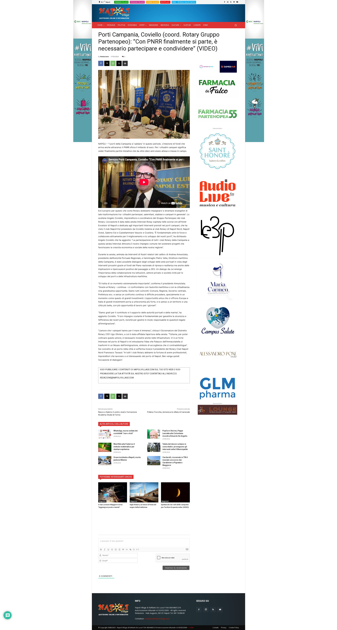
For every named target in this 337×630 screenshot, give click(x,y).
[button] (236, 25)
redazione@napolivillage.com (157, 618)
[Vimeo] (234, 2)
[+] (137, 549)
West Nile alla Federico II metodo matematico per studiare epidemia (124, 446)
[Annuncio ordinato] (116, 549)
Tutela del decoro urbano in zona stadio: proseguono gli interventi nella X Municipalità (175, 446)
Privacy (223, 627)
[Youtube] (237, 2)
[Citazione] (123, 549)
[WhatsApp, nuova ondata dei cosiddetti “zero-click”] (104, 434)
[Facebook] (224, 2)
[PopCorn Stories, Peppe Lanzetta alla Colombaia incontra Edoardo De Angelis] (153, 434)
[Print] (125, 63)
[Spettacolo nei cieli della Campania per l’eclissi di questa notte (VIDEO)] (175, 492)
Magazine (102, 501)
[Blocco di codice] (127, 549)
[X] (230, 2)
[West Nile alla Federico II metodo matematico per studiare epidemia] (104, 447)
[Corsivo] (104, 549)
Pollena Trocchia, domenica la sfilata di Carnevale (168, 412)
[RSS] (213, 609)
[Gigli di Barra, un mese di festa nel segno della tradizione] (144, 492)
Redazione (104, 56)
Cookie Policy (234, 627)
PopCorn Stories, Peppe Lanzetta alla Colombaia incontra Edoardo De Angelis (174, 433)
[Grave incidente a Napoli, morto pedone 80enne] (104, 460)
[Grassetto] (101, 549)
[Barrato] (112, 549)
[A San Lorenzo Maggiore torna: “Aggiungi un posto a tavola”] (112, 492)
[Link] (130, 549)
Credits (191, 627)
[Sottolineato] (108, 549)
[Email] (119, 63)
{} (134, 549)
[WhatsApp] (113, 63)
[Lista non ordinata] (119, 549)
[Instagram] (227, 2)
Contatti (216, 627)
